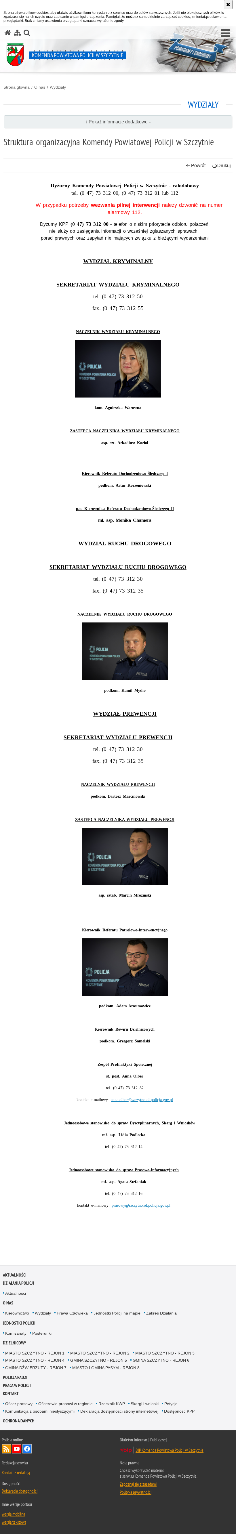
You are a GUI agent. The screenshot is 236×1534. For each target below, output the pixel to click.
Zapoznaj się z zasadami (138, 1484)
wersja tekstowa (14, 1522)
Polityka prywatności (135, 1492)
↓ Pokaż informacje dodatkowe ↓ (118, 121)
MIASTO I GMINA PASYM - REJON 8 (106, 1367)
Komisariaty (15, 1333)
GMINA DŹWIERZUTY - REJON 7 (35, 1367)
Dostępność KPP (179, 1411)
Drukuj (224, 165)
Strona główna (16, 87)
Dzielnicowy (14, 1343)
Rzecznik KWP (111, 1403)
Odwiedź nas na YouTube (16, 1448)
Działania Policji (18, 1283)
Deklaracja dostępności (19, 1491)
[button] (225, 33)
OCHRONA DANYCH (19, 1421)
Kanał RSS (6, 1448)
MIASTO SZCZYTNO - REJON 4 (34, 1360)
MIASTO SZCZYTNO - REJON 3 (165, 1353)
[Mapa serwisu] (17, 32)
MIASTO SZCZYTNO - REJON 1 (34, 1353)
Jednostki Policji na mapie (117, 1313)
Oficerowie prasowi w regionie (65, 1403)
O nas (39, 87)
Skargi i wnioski (145, 1403)
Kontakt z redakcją (16, 1472)
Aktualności (14, 1275)
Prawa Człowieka (72, 1313)
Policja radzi (15, 1377)
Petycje (171, 1403)
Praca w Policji (17, 1385)
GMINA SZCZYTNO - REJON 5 (98, 1360)
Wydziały (58, 87)
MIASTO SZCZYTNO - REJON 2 (100, 1353)
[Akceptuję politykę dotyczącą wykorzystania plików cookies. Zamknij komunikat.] (228, 4)
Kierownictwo (17, 1313)
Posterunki (42, 1333)
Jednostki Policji (19, 1323)
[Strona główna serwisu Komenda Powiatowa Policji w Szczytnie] (8, 32)
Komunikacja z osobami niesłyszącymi (40, 1411)
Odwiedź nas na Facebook (27, 1448)
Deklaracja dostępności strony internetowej (119, 1411)
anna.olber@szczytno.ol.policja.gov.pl (142, 1100)
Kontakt (11, 1393)
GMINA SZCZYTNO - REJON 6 (161, 1360)
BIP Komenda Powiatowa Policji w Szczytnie (169, 1450)
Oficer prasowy (19, 1403)
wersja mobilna (13, 1514)
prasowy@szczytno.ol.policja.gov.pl (141, 1205)
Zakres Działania (161, 1313)
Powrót (198, 165)
